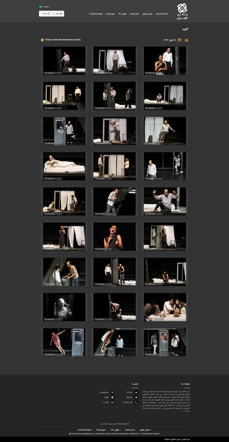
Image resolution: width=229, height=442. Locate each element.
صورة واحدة (100, 429)
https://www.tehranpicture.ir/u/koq (62, 39)
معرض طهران (145, 429)
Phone (127, 402)
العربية (46, 6)
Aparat (129, 397)
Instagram (104, 392)
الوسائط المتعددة (84, 429)
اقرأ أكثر (182, 411)
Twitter (129, 392)
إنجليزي (61, 9)
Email (106, 402)
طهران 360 (115, 429)
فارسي (54, 9)
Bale (107, 397)
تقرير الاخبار (129, 429)
